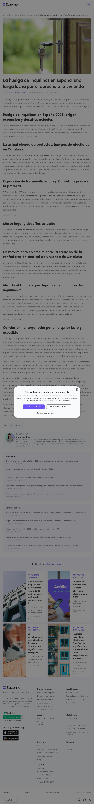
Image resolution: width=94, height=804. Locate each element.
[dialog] (47, 402)
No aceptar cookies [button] (58, 407)
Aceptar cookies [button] (33, 407)
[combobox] (77, 389)
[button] (47, 413)
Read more (66, 401)
